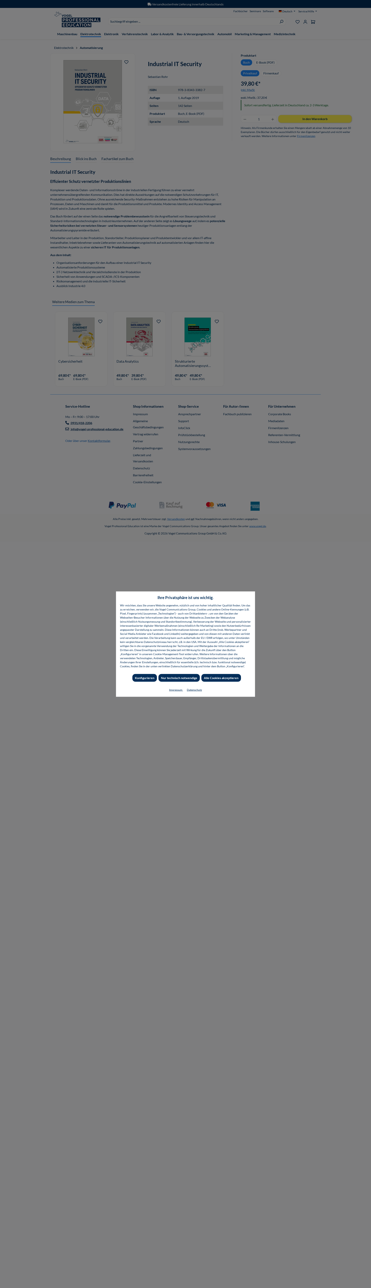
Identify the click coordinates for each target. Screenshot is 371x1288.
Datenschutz (194, 689)
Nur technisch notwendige (179, 677)
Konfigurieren (144, 677)
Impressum (176, 689)
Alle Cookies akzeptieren (221, 677)
